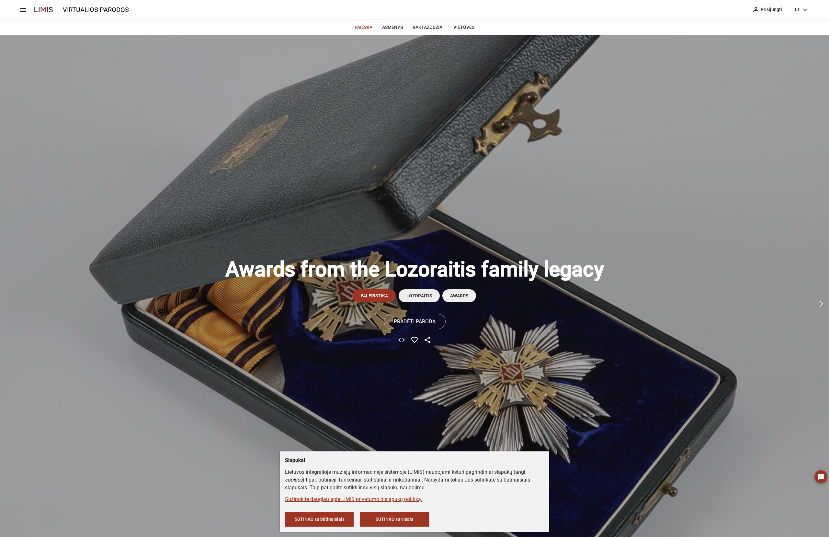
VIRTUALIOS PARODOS (96, 10)
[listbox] (437, 295)
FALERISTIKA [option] (374, 295)
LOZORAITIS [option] (419, 295)
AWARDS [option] (459, 295)
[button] (821, 303)
